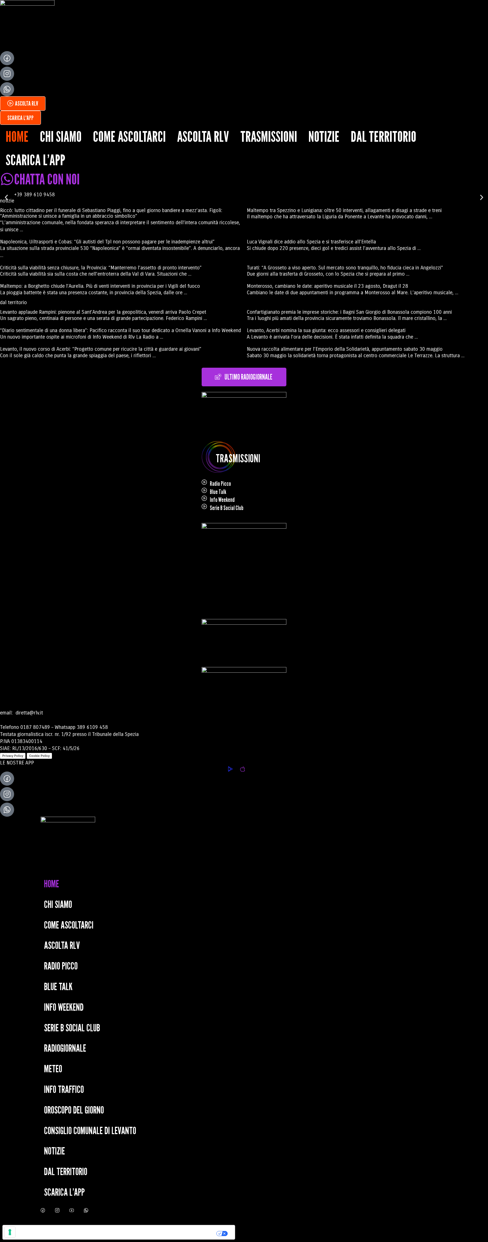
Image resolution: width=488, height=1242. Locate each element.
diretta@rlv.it (28, 713)
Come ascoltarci (129, 136)
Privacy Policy (12, 756)
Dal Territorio (383, 136)
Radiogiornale (65, 1048)
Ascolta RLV (203, 136)
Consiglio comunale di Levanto (90, 1130)
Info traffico (64, 1089)
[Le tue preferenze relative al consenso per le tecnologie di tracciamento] (10, 1232)
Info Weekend (222, 499)
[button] (6, 197)
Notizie (323, 136)
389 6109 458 (92, 727)
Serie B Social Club (226, 507)
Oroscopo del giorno (74, 1110)
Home (17, 136)
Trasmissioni (268, 136)
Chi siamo (61, 136)
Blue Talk (218, 491)
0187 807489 (35, 727)
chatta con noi (47, 179)
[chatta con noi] (7, 179)
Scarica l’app (35, 160)
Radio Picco (220, 483)
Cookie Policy (39, 756)
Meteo (53, 1068)
